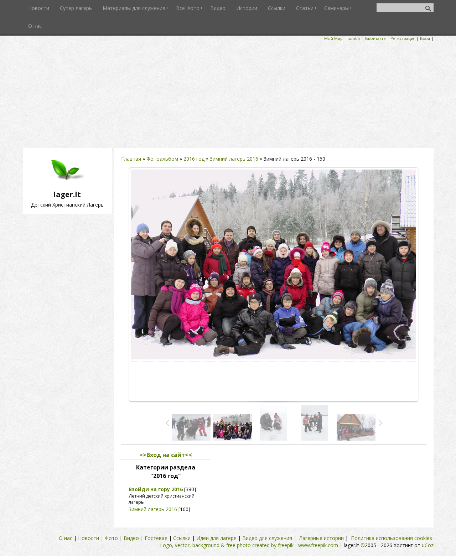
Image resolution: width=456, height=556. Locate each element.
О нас (65, 538)
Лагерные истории (321, 538)
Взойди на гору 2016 (156, 489)
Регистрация (402, 38)
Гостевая (156, 538)
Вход (425, 38)
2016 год (193, 158)
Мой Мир (333, 38)
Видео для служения (267, 538)
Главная (131, 158)
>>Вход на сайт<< (165, 455)
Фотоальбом (162, 158)
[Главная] (67, 185)
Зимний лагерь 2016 (234, 158)
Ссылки (182, 538)
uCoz (428, 545)
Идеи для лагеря (216, 538)
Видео (131, 538)
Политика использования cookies (391, 538)
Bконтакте (375, 38)
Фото (111, 538)
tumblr (354, 38)
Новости (88, 538)
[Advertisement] (228, 95)
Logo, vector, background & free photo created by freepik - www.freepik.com (249, 545)
